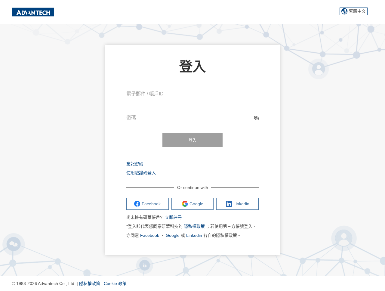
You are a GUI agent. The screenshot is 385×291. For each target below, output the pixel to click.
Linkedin (194, 235)
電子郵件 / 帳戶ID (145, 93)
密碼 (131, 117)
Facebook (149, 235)
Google (173, 235)
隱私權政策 (194, 226)
